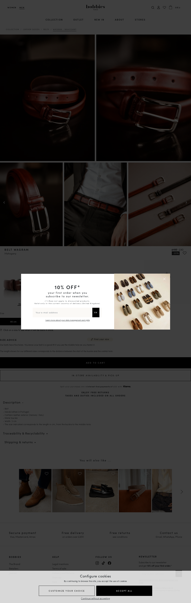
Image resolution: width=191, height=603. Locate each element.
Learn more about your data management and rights (68, 320)
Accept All (124, 590)
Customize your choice (67, 590)
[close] (165, 279)
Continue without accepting (95, 598)
